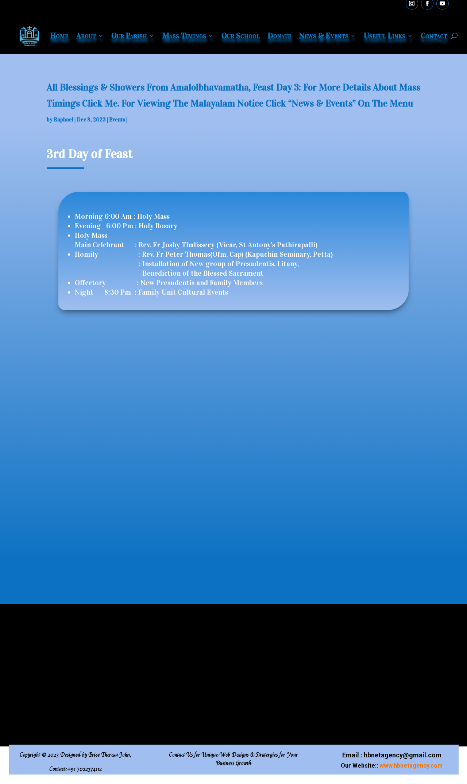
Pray (160, 664)
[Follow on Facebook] (193, 723)
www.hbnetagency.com (411, 765)
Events (117, 119)
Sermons (254, 652)
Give (337, 629)
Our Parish (129, 35)
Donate (279, 35)
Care (160, 699)
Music (250, 676)
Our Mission (81, 676)
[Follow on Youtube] (247, 723)
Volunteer (343, 641)
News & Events (323, 35)
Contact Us (345, 664)
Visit (337, 652)
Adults (73, 664)
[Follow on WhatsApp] (220, 723)
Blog (249, 664)
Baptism (164, 652)
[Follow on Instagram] (273, 723)
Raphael (63, 119)
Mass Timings (184, 35)
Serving (164, 641)
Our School (240, 35)
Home (59, 35)
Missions (166, 676)
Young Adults (82, 652)
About (86, 35)
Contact (434, 35)
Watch (251, 629)
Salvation (166, 687)
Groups (163, 629)
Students (76, 641)
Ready (250, 641)
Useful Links (384, 35)
